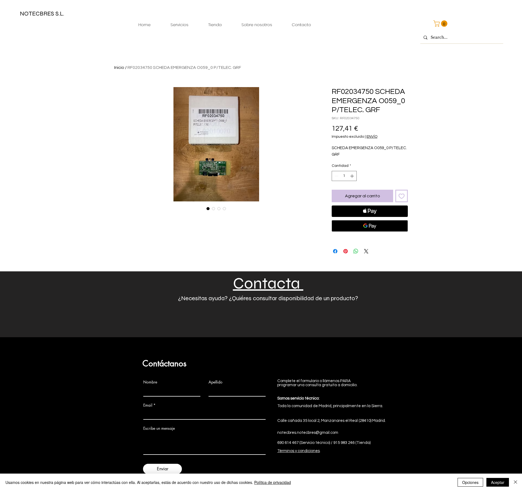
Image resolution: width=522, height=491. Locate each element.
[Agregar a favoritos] (401, 196)
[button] (441, 23)
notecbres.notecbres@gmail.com (307, 433)
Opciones (470, 482)
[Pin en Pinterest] (345, 251)
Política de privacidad (272, 482)
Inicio (119, 67)
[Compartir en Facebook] (335, 251)
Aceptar (497, 482)
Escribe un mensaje (159, 428)
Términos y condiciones (298, 451)
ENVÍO (371, 137)
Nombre (150, 382)
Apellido (215, 382)
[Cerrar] (515, 482)
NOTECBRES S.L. (42, 13)
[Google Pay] (370, 226)
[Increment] (352, 176)
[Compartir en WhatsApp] (356, 251)
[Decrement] (336, 176)
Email (147, 405)
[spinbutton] (344, 176)
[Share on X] (366, 251)
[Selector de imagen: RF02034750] (208, 208)
